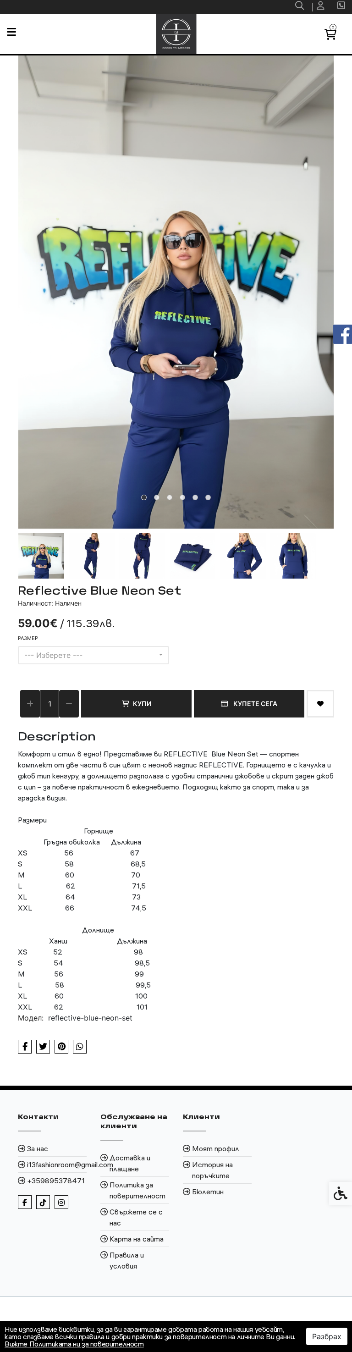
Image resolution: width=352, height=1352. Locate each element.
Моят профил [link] (215, 1148)
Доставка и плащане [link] (130, 1163)
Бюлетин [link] (208, 1191)
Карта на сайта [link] (137, 1238)
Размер (28, 638)
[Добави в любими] (320, 703)
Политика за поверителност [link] (137, 1190)
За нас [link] (37, 1148)
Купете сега (254, 703)
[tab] (144, 497)
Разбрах (326, 1336)
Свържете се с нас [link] (136, 1217)
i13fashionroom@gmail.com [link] (57, 1164)
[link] (300, 6)
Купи (142, 703)
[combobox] (93, 655)
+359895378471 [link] (56, 1180)
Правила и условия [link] (127, 1260)
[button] (41, 556)
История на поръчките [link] (212, 1170)
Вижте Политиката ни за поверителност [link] (74, 1343)
